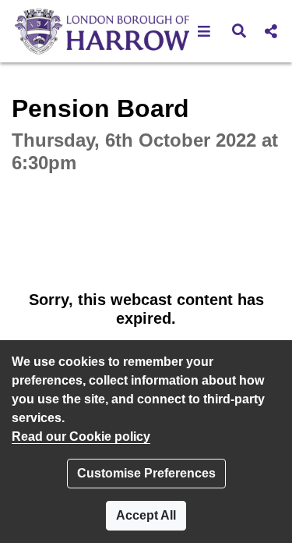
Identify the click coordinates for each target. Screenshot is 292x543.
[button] (204, 31)
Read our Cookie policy (81, 436)
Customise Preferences (146, 473)
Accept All (146, 515)
